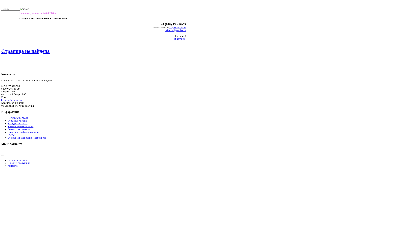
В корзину (179, 39)
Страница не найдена (25, 51)
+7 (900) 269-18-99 (177, 27)
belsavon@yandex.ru (175, 30)
